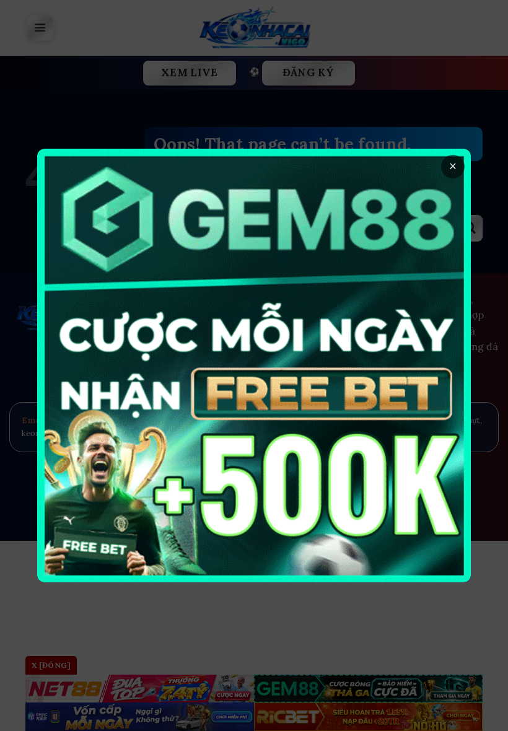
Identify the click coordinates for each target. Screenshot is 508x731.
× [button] (453, 166)
